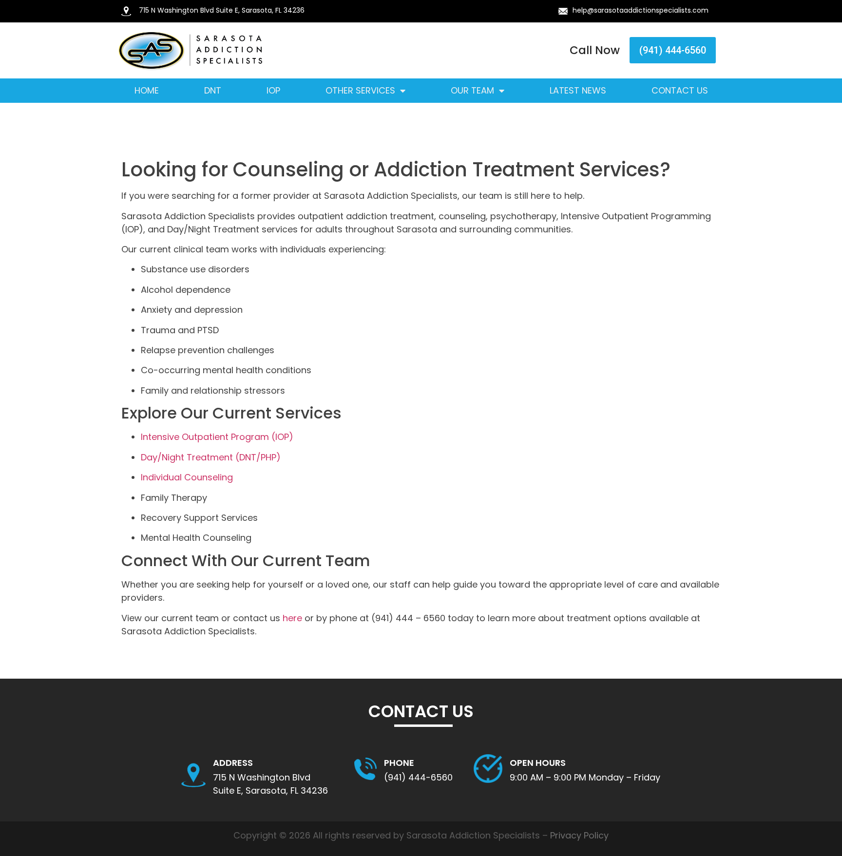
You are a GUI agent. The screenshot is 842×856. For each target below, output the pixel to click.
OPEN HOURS (538, 763)
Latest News (578, 90)
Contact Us (679, 90)
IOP (273, 90)
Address (233, 763)
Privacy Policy (579, 835)
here (292, 618)
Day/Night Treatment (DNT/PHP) (211, 457)
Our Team (472, 90)
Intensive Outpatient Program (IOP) (217, 437)
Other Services (360, 90)
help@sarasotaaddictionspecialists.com (640, 10)
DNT (212, 90)
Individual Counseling (187, 477)
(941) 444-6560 (418, 777)
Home (146, 90)
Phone (399, 763)
